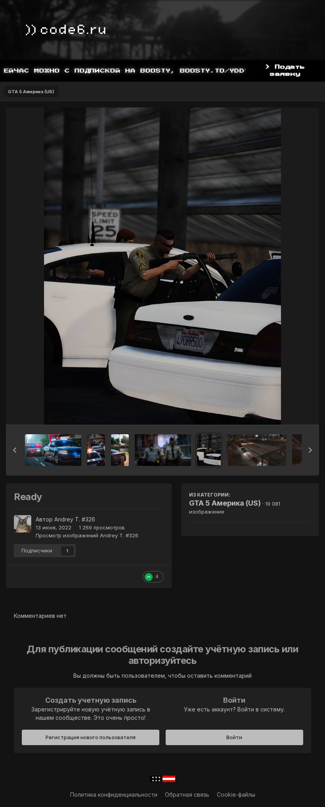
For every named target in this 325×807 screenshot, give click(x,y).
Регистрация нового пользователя (91, 737)
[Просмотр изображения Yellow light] (96, 450)
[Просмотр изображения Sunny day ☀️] (120, 450)
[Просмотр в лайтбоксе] (162, 266)
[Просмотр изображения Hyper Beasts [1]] (53, 450)
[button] (14, 450)
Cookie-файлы (236, 794)
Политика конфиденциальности (113, 794)
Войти (234, 737)
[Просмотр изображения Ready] (209, 450)
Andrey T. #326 (74, 519)
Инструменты (283, 410)
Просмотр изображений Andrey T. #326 (87, 535)
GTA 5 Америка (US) (225, 503)
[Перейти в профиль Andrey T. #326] (22, 524)
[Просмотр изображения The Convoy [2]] (257, 450)
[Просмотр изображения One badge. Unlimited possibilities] (163, 450)
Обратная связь (187, 794)
